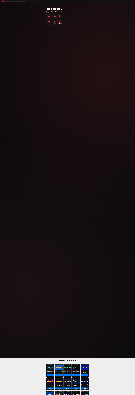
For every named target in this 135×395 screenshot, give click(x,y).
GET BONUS (50, 388)
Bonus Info (50, 389)
